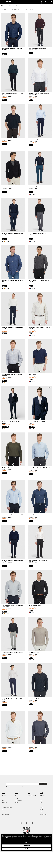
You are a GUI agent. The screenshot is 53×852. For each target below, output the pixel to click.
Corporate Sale (30, 798)
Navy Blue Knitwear (32, 374)
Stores (3, 800)
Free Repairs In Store (18, 798)
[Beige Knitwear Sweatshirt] (40, 634)
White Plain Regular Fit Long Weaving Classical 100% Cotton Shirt (39, 561)
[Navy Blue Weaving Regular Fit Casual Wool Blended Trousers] (13, 309)
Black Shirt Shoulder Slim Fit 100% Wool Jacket (11, 421)
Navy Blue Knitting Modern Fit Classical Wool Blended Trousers (12, 94)
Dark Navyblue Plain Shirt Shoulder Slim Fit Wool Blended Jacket (11, 187)
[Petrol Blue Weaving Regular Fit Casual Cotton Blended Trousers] (40, 168)
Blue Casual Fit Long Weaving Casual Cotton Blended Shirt (39, 468)
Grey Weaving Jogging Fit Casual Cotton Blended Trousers (38, 234)
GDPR (3, 809)
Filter (5, 9)
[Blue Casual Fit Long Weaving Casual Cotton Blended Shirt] (40, 449)
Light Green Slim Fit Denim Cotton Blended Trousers (12, 652)
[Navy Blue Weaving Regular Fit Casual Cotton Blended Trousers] (13, 215)
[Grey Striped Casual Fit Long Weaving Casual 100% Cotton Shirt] (13, 356)
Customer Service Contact (32, 795)
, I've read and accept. (15, 786)
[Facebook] (32, 823)
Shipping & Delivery (18, 800)
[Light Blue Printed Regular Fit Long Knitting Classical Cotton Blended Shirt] (13, 496)
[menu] (2, 2)
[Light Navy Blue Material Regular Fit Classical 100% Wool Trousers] (13, 680)
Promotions (9, 5)
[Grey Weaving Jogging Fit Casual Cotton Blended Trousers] (40, 215)
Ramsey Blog (4, 802)
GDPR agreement (11, 786)
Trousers (41, 809)
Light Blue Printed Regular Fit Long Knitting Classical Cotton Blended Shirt (12, 515)
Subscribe (43, 783)
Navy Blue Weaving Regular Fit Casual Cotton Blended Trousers (12, 234)
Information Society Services (7, 807)
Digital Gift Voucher (43, 814)
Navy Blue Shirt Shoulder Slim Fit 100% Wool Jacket (39, 421)
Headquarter (4, 798)
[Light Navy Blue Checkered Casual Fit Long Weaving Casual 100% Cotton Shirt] (40, 496)
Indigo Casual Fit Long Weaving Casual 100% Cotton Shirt (12, 281)
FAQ (15, 795)
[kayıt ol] (48, 1)
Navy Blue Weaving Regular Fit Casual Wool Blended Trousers (12, 328)
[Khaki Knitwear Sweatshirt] (13, 449)
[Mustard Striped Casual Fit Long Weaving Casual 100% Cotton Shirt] (40, 309)
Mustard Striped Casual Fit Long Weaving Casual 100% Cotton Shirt (39, 328)
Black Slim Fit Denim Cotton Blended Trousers (38, 48)
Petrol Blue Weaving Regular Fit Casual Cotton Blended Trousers (38, 187)
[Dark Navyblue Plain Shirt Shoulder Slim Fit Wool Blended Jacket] (13, 168)
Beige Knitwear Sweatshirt (34, 652)
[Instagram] (20, 823)
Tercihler (26, 842)
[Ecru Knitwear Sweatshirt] (13, 727)
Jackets (41, 807)
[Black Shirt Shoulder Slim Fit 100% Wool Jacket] (13, 403)
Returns (16, 802)
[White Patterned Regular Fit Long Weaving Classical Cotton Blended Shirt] (40, 75)
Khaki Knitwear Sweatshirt (7, 467)
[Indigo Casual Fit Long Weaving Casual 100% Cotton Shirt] (13, 262)
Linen (41, 802)
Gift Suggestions (43, 795)
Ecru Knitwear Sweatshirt (7, 745)
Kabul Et (26, 848)
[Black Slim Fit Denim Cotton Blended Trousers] (40, 30)
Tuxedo (41, 798)
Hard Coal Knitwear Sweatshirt (35, 605)
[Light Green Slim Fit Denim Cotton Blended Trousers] (13, 634)
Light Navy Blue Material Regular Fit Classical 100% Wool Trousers (12, 699)
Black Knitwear (5, 139)
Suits (41, 800)
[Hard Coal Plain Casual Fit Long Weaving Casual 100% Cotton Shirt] (40, 262)
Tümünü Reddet (26, 845)
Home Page (3, 5)
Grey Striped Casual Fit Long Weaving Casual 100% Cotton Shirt (12, 375)
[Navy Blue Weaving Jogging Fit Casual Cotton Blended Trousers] (40, 121)
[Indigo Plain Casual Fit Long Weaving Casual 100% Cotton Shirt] (13, 30)
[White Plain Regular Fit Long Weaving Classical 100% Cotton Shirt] (40, 542)
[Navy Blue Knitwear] (40, 356)
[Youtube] (26, 823)
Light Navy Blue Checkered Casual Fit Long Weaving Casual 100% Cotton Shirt (39, 515)
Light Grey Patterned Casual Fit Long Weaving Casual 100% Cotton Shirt (12, 606)
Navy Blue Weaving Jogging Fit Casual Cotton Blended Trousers (37, 140)
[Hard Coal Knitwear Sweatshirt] (40, 587)
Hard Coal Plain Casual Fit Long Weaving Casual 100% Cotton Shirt (39, 281)
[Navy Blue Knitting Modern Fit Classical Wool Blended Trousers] (13, 75)
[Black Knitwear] (13, 121)
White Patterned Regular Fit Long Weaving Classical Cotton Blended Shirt (39, 94)
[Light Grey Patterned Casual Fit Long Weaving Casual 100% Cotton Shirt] (13, 587)
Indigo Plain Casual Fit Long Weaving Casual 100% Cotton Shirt (12, 49)
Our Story (4, 795)
